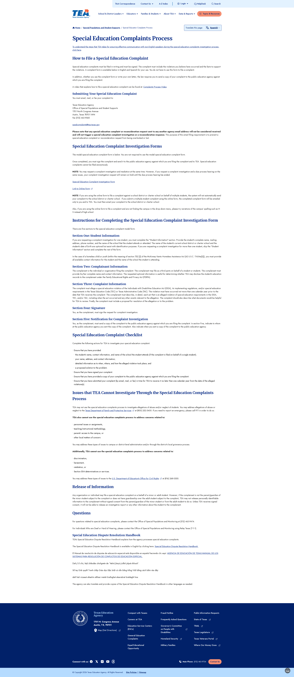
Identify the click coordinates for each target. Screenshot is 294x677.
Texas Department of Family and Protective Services (108, 410)
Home (77, 27)
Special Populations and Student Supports (101, 27)
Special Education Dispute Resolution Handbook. (176, 546)
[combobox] (215, 27)
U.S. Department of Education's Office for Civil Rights (135, 478)
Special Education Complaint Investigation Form (93, 181)
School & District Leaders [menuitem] (110, 13)
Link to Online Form (81, 188)
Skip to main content (9, 2)
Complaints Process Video (155, 86)
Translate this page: (194, 27)
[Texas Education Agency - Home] (81, 13)
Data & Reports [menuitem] (186, 13)
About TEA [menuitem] (169, 13)
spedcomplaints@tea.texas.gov (86, 124)
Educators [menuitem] (131, 13)
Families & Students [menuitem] (150, 13)
